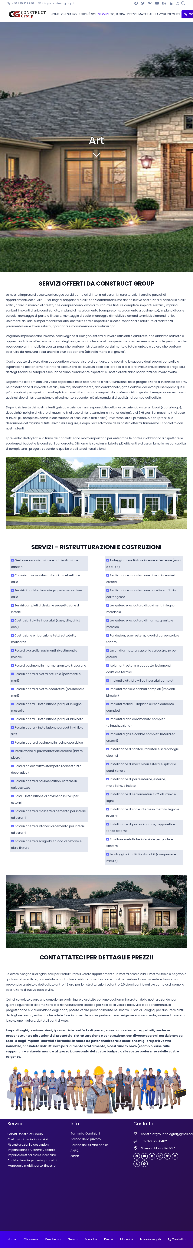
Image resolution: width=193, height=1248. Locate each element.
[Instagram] (177, 3)
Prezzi (108, 1239)
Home (12, 1239)
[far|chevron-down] (96, 154)
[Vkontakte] (150, 3)
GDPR (74, 1156)
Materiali (126, 1239)
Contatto (178, 1239)
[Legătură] (27, 14)
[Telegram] (152, 1156)
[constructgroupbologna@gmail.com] (137, 1134)
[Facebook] (136, 3)
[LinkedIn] (175, 1156)
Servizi (72, 1239)
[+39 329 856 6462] (137, 1141)
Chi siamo (31, 1239)
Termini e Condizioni (85, 1133)
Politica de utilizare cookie (89, 1145)
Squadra (91, 1239)
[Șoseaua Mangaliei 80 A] (137, 1148)
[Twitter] (143, 3)
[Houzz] (170, 3)
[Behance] (164, 3)
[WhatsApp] (136, 1163)
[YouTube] (157, 3)
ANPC (74, 1150)
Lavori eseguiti (150, 1239)
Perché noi (53, 1239)
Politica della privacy (85, 1139)
